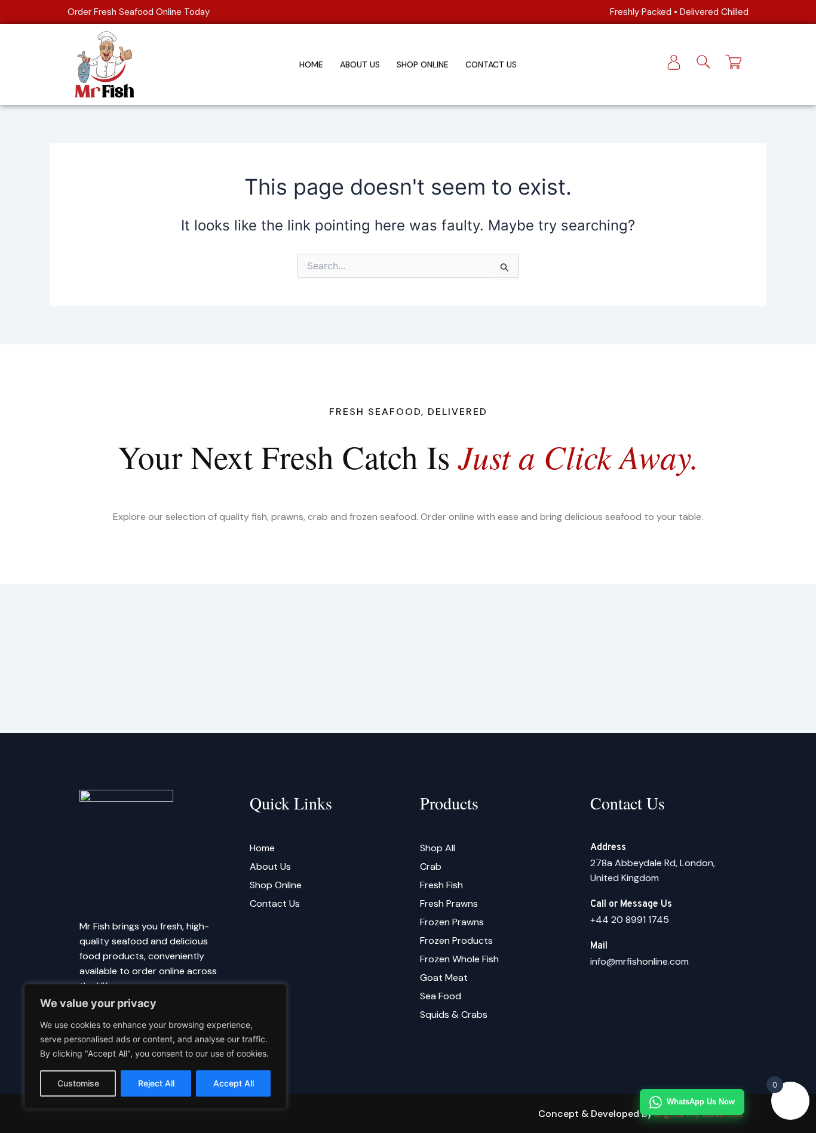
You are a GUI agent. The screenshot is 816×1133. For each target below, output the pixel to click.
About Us (360, 64)
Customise (78, 1083)
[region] (155, 1046)
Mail (599, 946)
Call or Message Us (631, 904)
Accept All (233, 1083)
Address (608, 848)
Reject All (156, 1083)
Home (311, 64)
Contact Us (491, 64)
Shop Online (423, 64)
